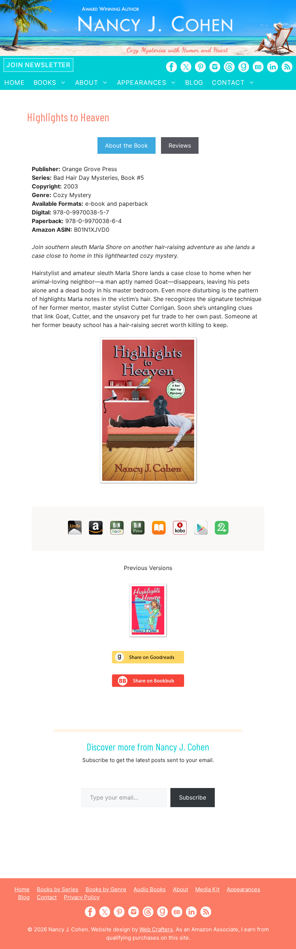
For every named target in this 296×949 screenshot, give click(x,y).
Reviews (180, 145)
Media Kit (207, 889)
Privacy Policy (82, 897)
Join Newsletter (38, 65)
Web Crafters (156, 929)
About (86, 82)
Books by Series (57, 889)
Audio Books (150, 889)
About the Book (126, 145)
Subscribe (192, 797)
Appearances (142, 82)
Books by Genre (106, 889)
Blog (194, 82)
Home (14, 82)
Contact (228, 82)
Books (45, 82)
